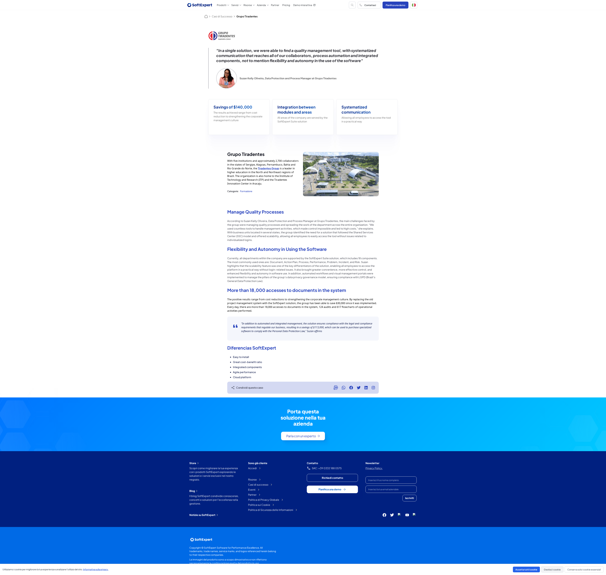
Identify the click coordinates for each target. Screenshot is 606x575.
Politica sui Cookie (259, 504)
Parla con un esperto (301, 436)
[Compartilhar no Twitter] (359, 387)
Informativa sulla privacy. (95, 569)
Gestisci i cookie (552, 569)
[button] (413, 5)
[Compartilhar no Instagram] (373, 387)
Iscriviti (409, 498)
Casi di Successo (222, 16)
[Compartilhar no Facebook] (351, 388)
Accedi (252, 468)
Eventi (251, 489)
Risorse (252, 479)
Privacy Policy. (374, 468)
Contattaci (370, 5)
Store (192, 463)
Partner (275, 4)
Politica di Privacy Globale (263, 499)
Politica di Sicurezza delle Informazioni (270, 509)
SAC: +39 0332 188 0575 (327, 468)
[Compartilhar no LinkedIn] (366, 387)
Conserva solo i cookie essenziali (584, 569)
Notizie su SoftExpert (202, 515)
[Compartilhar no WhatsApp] (343, 388)
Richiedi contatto (332, 477)
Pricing (286, 4)
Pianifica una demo (395, 5)
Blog (192, 491)
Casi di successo (258, 484)
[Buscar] (352, 5)
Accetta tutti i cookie (526, 569)
